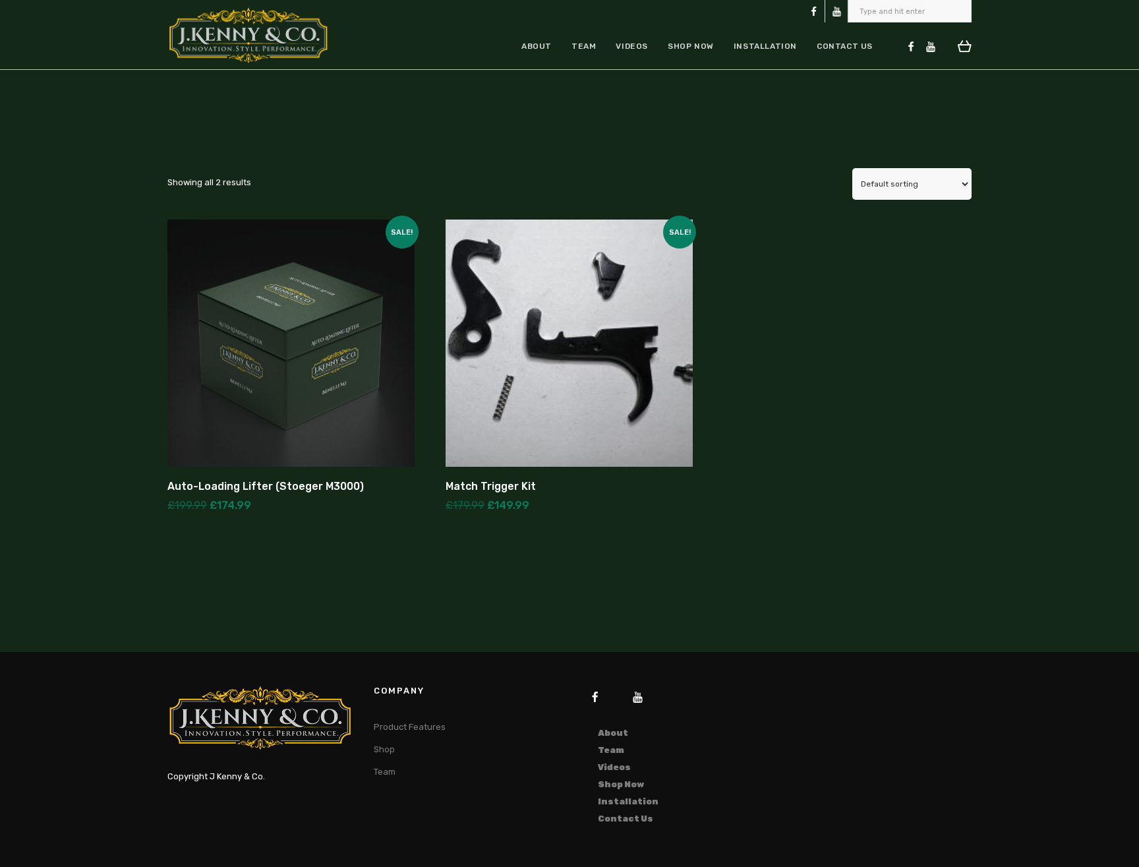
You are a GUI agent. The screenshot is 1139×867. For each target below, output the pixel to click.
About (536, 46)
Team (583, 46)
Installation (765, 46)
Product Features (410, 727)
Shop (384, 749)
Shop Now (691, 46)
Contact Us (845, 46)
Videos (632, 46)
